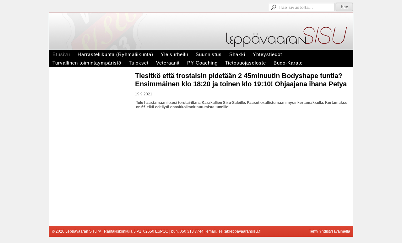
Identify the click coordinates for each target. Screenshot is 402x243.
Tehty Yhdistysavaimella (329, 231)
